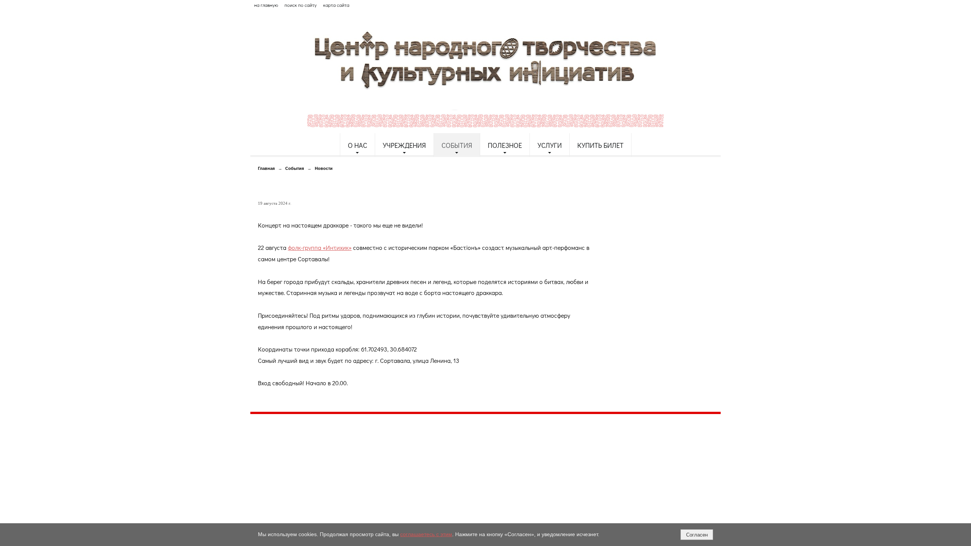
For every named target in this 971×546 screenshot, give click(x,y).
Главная (266, 168)
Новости (324, 168)
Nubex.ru (320, 480)
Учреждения (404, 145)
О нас (357, 145)
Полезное (505, 145)
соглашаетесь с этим (426, 534)
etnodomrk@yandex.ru (434, 447)
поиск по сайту (300, 5)
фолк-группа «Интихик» (320, 247)
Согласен (697, 535)
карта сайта (336, 5)
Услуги (549, 145)
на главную (266, 5)
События (457, 145)
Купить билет (600, 145)
